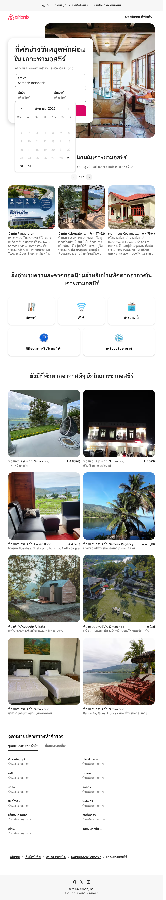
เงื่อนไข (93, 893)
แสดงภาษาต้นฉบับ (108, 5)
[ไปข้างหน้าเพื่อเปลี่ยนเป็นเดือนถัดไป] (68, 108)
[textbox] (32, 97)
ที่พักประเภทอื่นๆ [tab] (56, 746)
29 (68, 158)
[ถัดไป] (89, 177)
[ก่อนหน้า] (74, 177)
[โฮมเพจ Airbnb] (18, 17)
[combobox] (50, 83)
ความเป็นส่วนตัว (75, 893)
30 (21, 166)
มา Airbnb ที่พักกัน (138, 17)
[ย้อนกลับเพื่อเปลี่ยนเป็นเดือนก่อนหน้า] (22, 108)
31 (29, 166)
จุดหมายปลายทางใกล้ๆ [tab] (23, 746)
